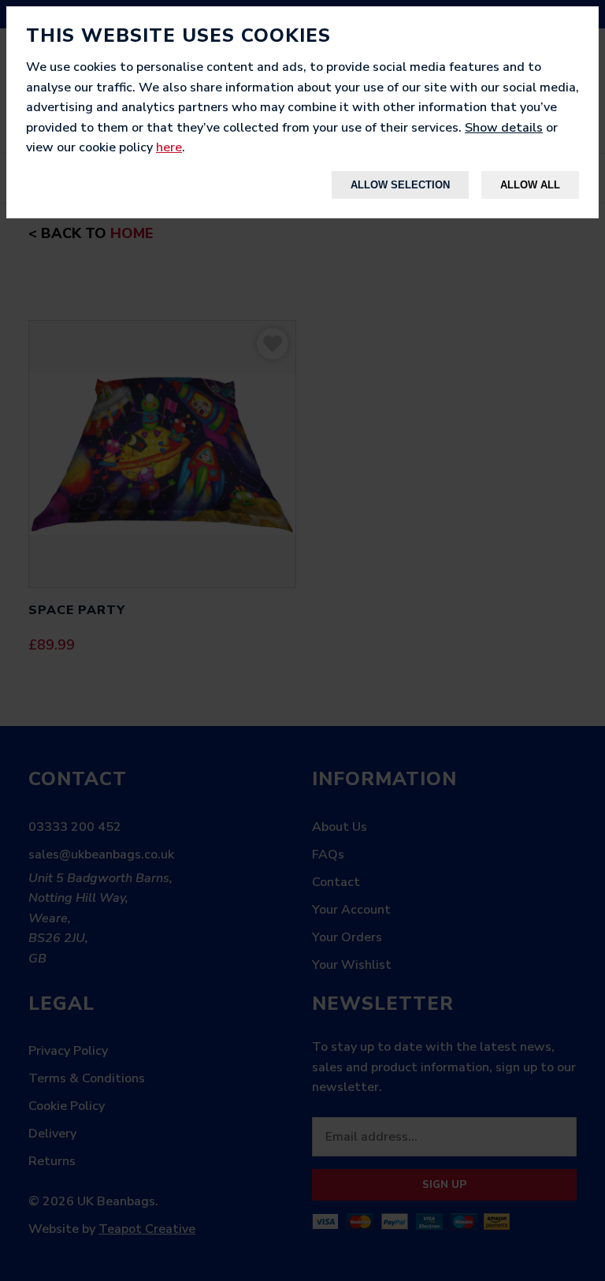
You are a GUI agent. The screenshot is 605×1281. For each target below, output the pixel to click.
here (169, 147)
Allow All (530, 185)
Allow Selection (400, 185)
